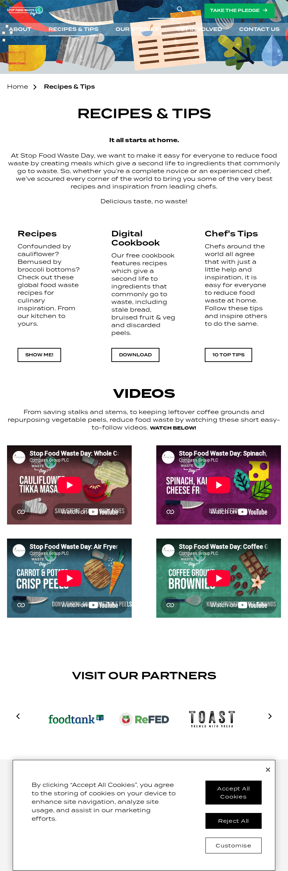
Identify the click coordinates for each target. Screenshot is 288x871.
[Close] (268, 769)
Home (17, 86)
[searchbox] (165, 11)
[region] (144, 815)
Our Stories (137, 29)
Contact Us (259, 29)
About (20, 29)
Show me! (39, 355)
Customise (233, 845)
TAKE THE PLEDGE (235, 10)
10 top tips (228, 355)
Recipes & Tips (73, 29)
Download (135, 355)
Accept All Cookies (233, 792)
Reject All (233, 820)
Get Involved (199, 29)
